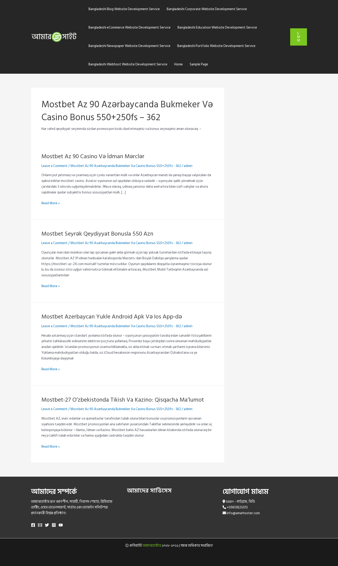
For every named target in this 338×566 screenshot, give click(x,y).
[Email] (40, 525)
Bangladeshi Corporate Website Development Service (207, 9)
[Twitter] (47, 525)
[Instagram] (54, 525)
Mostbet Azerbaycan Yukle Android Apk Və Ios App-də (111, 316)
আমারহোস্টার (152, 545)
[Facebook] (33, 525)
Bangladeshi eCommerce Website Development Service (130, 27)
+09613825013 (237, 507)
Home (178, 64)
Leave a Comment (54, 166)
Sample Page (199, 64)
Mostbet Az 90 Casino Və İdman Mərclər (92, 156)
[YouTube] (61, 525)
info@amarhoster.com (243, 513)
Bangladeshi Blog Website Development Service (124, 9)
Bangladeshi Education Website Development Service (217, 27)
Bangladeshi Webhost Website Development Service (128, 64)
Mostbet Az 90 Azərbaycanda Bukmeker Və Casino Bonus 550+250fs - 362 (125, 166)
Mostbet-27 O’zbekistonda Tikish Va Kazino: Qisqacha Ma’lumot (122, 400)
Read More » (50, 203)
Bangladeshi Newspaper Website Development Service (129, 46)
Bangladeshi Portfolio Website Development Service (216, 46)
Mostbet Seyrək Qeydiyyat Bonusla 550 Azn (97, 234)
